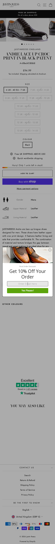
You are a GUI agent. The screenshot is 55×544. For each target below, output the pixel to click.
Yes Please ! (28, 290)
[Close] (50, 250)
